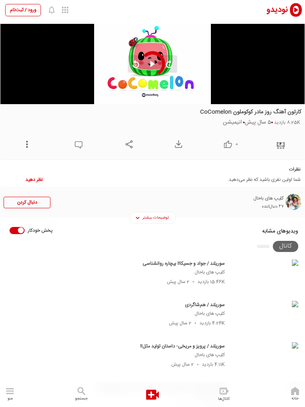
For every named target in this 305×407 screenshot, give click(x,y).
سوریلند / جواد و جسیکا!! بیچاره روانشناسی (184, 263)
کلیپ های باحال (210, 272)
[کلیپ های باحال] (293, 202)
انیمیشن (232, 122)
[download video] (176, 144)
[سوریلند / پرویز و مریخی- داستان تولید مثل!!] (265, 360)
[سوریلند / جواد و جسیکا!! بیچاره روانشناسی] (265, 278)
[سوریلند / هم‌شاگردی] (265, 319)
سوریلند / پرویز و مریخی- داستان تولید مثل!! (182, 346)
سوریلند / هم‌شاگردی (205, 305)
